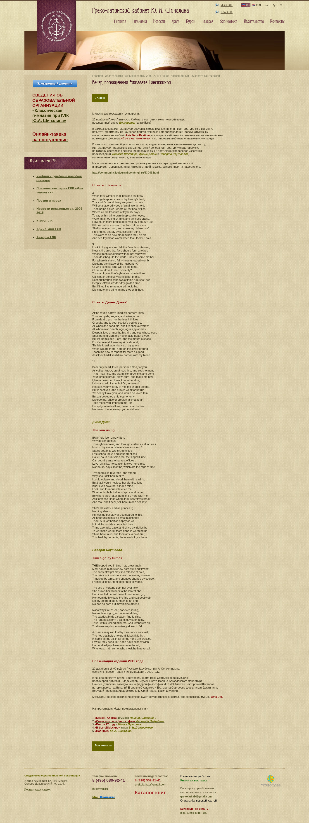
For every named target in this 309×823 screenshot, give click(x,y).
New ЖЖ (227, 12)
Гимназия (140, 21)
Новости (159, 21)
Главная (97, 76)
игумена (125, 718)
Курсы (190, 21)
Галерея (207, 21)
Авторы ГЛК (46, 237)
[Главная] (57, 28)
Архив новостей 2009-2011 (142, 76)
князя (124, 727)
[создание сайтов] (270, 781)
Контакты (277, 21)
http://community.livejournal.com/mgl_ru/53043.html (125, 172)
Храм (175, 21)
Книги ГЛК (44, 221)
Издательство (114, 76)
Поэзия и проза (48, 200)
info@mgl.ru (100, 788)
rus (247, 4)
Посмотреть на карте (37, 789)
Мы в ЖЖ (227, 5)
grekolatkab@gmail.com (150, 784)
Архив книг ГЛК (48, 229)
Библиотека (229, 21)
